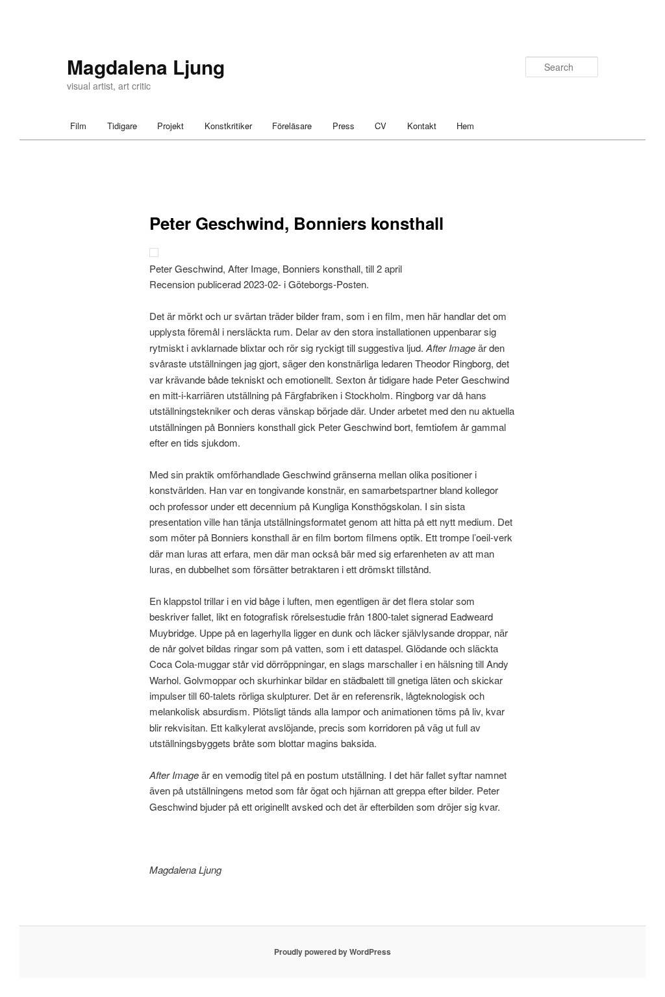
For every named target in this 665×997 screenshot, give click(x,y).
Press (343, 125)
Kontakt (421, 125)
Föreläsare (292, 125)
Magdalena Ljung (146, 66)
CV (380, 125)
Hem (465, 125)
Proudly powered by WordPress (332, 951)
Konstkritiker (228, 125)
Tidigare (122, 125)
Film (78, 125)
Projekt (170, 125)
